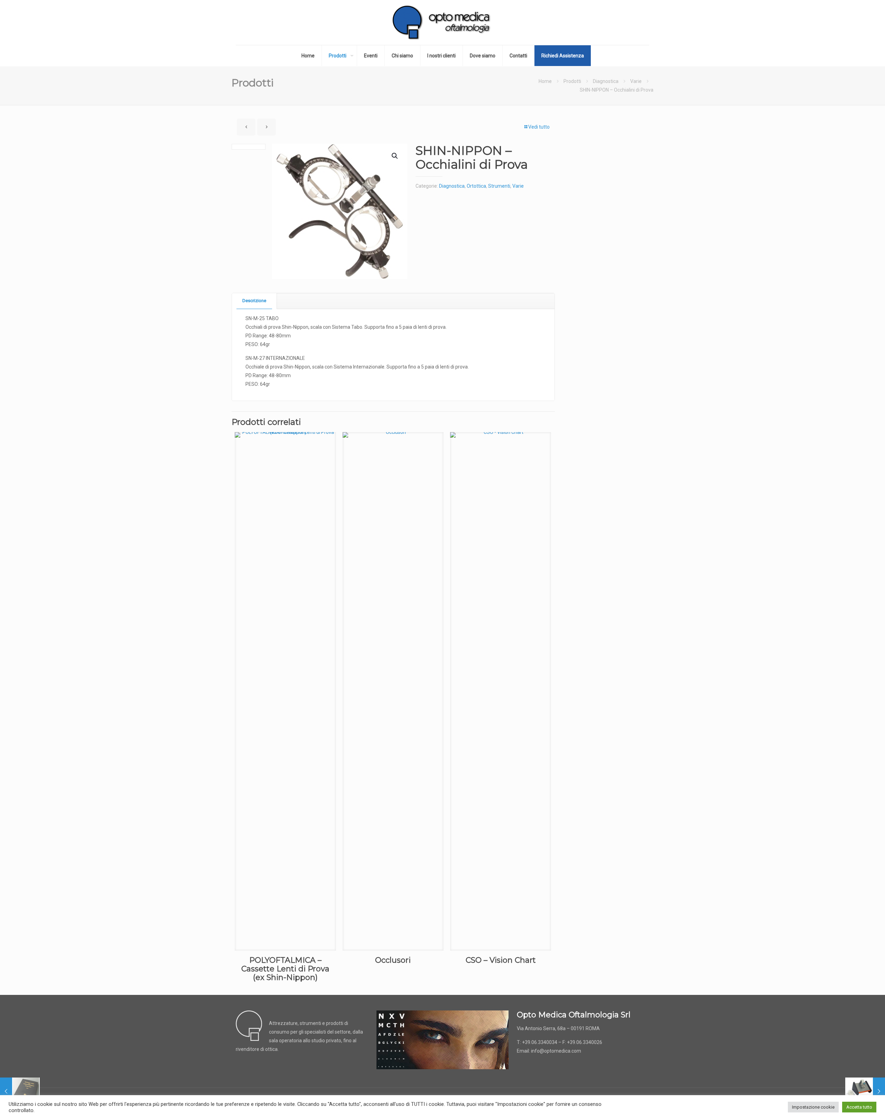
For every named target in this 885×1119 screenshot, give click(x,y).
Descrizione (254, 300)
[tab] (254, 301)
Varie (636, 81)
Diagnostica (605, 81)
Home (545, 81)
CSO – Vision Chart (501, 960)
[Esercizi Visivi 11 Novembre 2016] (865, 1091)
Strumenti (499, 186)
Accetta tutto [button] (859, 1107)
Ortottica (476, 186)
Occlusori (393, 960)
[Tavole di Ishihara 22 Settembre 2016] (20, 1091)
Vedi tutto (539, 127)
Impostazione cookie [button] (813, 1107)
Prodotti (572, 81)
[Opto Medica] (442, 22)
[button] (395, 156)
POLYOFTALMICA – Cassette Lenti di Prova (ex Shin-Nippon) (285, 968)
